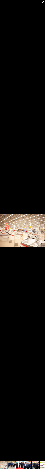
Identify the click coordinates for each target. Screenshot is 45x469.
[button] (43, 2)
